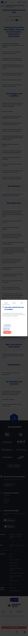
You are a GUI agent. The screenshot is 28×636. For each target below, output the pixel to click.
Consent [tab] (6, 302)
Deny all (6, 329)
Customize (7, 325)
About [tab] (22, 302)
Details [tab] (14, 302)
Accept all (7, 332)
